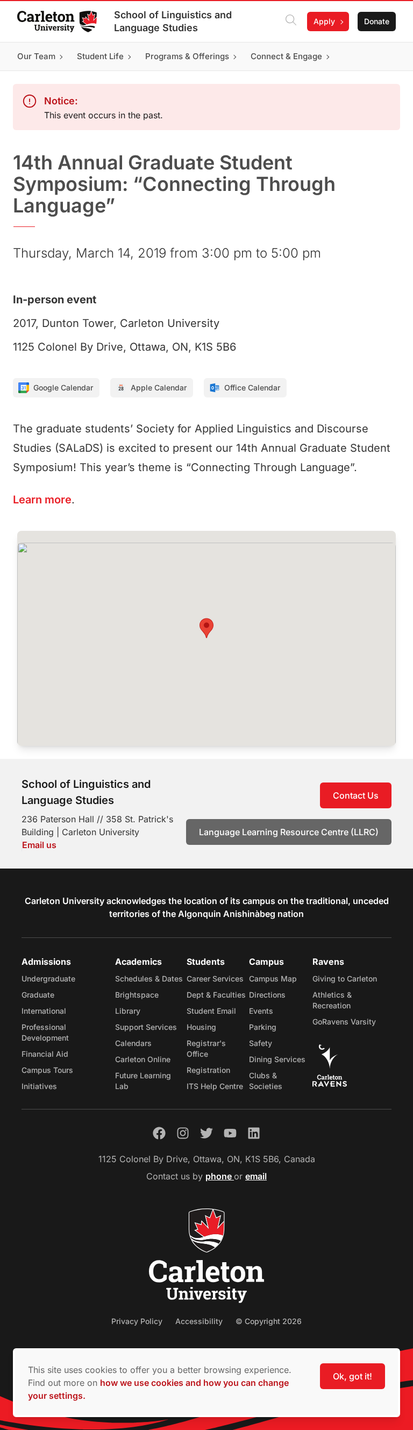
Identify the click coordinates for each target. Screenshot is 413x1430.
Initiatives (39, 1086)
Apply (324, 21)
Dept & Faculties (216, 994)
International (44, 1010)
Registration (208, 1070)
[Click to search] (291, 21)
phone (219, 1176)
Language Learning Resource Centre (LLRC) (289, 832)
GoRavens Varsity (344, 1021)
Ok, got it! (352, 1376)
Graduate (38, 994)
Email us (39, 844)
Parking (262, 1026)
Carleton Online (142, 1059)
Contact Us (356, 795)
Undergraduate (48, 978)
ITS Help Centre (215, 1086)
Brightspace (137, 994)
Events (261, 1010)
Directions (267, 994)
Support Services (146, 1026)
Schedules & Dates (149, 978)
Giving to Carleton (344, 978)
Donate (376, 21)
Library (127, 1010)
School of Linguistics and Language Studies (173, 21)
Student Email (211, 1010)
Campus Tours (47, 1070)
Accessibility (199, 1321)
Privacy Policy (136, 1321)
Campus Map (273, 978)
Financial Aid (45, 1053)
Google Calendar (63, 387)
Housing (201, 1026)
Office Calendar (252, 387)
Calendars (133, 1043)
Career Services (215, 978)
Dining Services (277, 1059)
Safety (260, 1043)
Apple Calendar (159, 387)
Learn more (42, 499)
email (256, 1176)
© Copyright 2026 (269, 1321)
